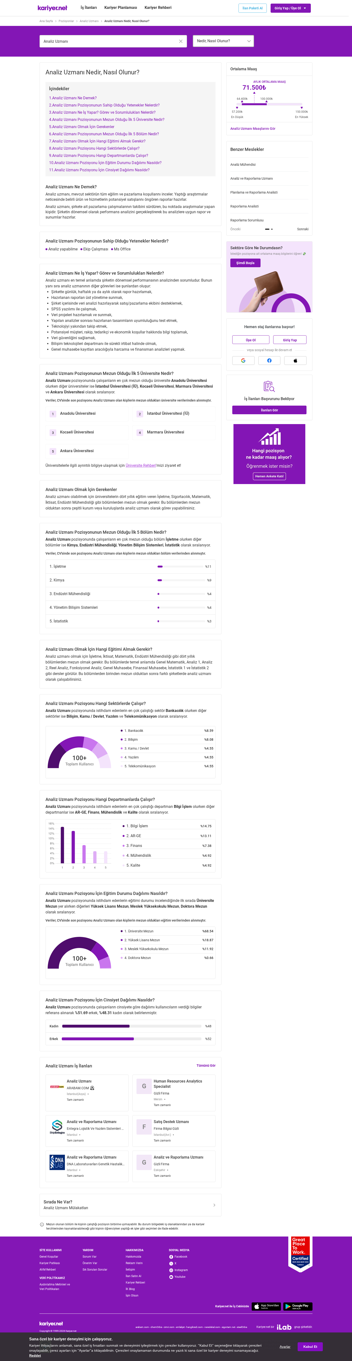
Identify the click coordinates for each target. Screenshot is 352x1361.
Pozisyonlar (66, 21)
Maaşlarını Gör (252, 128)
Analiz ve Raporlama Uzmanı (251, 178)
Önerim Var (90, 1263)
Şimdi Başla (245, 263)
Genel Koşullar (49, 1256)
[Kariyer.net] (58, 1323)
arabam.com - (143, 1327)
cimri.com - (170, 1327)
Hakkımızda (133, 1256)
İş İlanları (89, 7)
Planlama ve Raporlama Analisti (254, 192)
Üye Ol (251, 340)
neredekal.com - (213, 1327)
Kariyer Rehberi (135, 1282)
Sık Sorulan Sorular (95, 1269)
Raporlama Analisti (244, 206)
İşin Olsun (132, 1295)
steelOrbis (242, 1327)
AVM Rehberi (48, 1269)
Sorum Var (90, 1256)
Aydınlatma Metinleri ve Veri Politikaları (55, 1287)
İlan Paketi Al (253, 8)
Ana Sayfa (46, 21)
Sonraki (302, 229)
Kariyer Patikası (50, 1263)
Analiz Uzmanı (89, 21)
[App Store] (266, 1306)
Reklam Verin (134, 1263)
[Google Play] (297, 1306)
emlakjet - (181, 1327)
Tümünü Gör (206, 1065)
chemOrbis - (157, 1327)
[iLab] (284, 1327)
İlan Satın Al (133, 1276)
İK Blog (130, 1289)
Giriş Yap (290, 340)
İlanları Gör (269, 410)
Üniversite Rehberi (141, 465)
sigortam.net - (229, 1327)
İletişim (130, 1269)
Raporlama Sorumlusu (247, 220)
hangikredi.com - (195, 1327)
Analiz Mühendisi (242, 164)
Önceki (235, 229)
